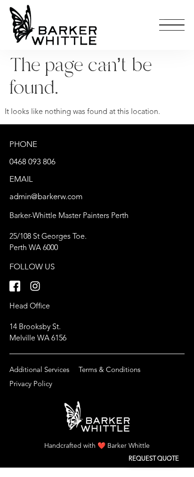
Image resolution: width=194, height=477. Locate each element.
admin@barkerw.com (45, 197)
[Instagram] (35, 286)
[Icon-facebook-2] (14, 286)
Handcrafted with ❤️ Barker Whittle (97, 446)
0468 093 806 (32, 162)
